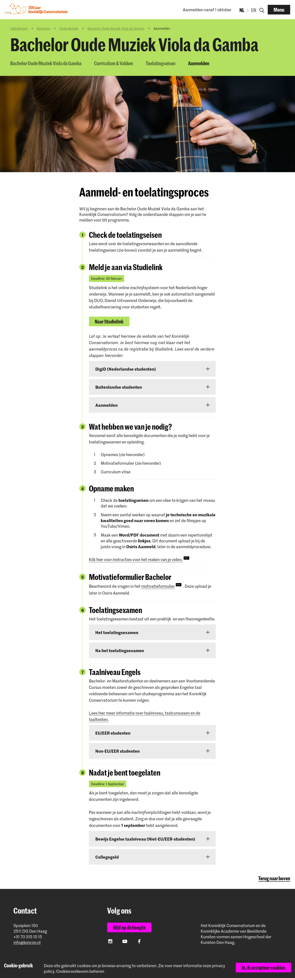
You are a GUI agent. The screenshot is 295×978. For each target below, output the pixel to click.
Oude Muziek (68, 28)
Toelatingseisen (160, 63)
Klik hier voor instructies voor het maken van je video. (136, 559)
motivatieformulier (158, 586)
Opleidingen (19, 28)
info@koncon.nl (27, 942)
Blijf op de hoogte (129, 927)
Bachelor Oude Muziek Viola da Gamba (115, 28)
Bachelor (43, 28)
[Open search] (261, 9)
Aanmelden (198, 63)
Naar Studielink (109, 321)
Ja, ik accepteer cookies (263, 968)
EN (253, 10)
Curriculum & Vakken (113, 63)
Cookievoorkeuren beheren (80, 971)
